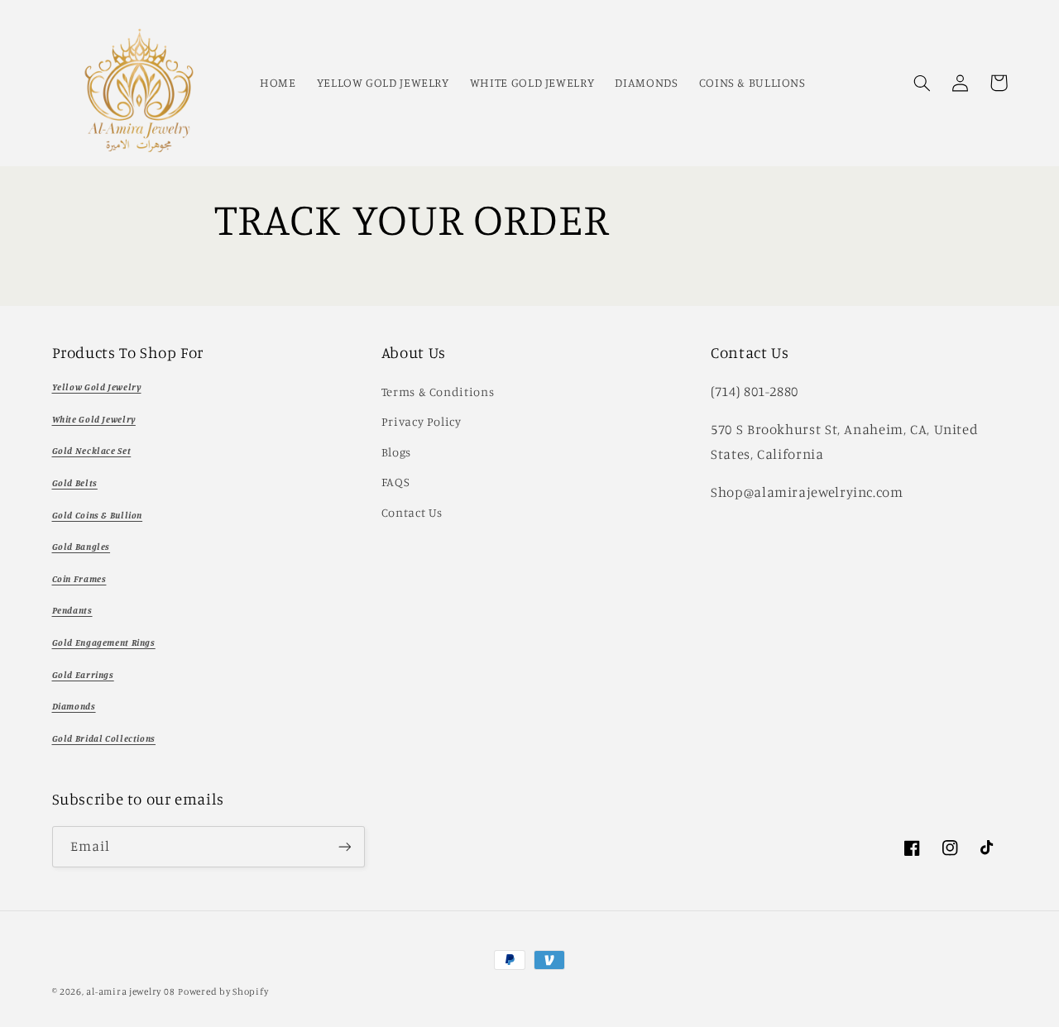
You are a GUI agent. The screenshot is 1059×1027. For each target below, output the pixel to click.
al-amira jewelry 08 (130, 991)
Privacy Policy (421, 421)
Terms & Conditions (437, 392)
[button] (922, 83)
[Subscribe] (344, 846)
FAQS (395, 482)
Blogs (396, 452)
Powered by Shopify (223, 991)
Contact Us (412, 512)
